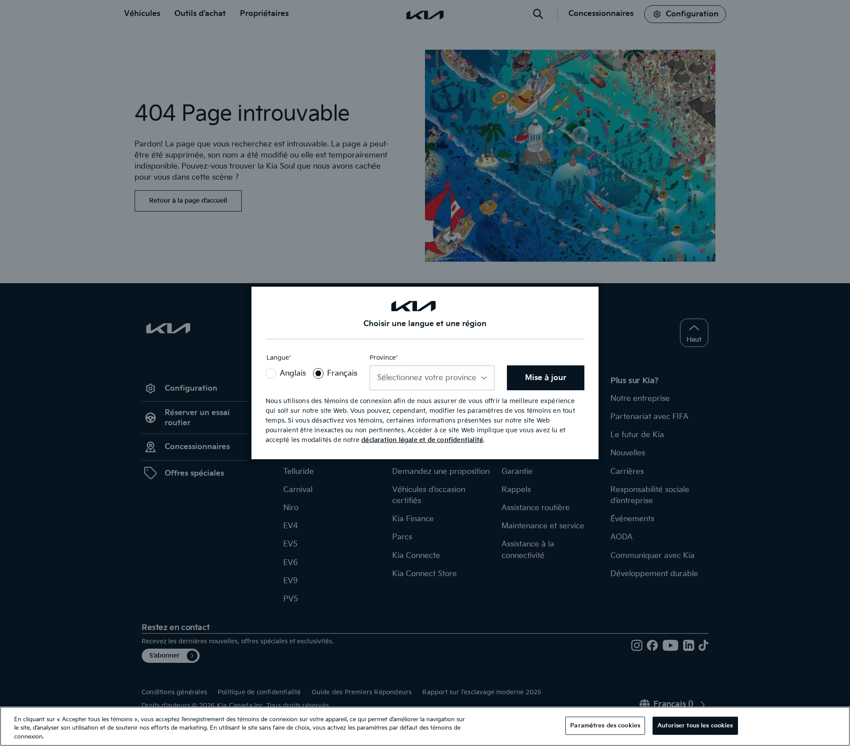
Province (384, 358)
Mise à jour (545, 377)
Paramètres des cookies (605, 725)
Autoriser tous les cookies (695, 725)
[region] (425, 726)
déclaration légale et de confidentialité (422, 440)
